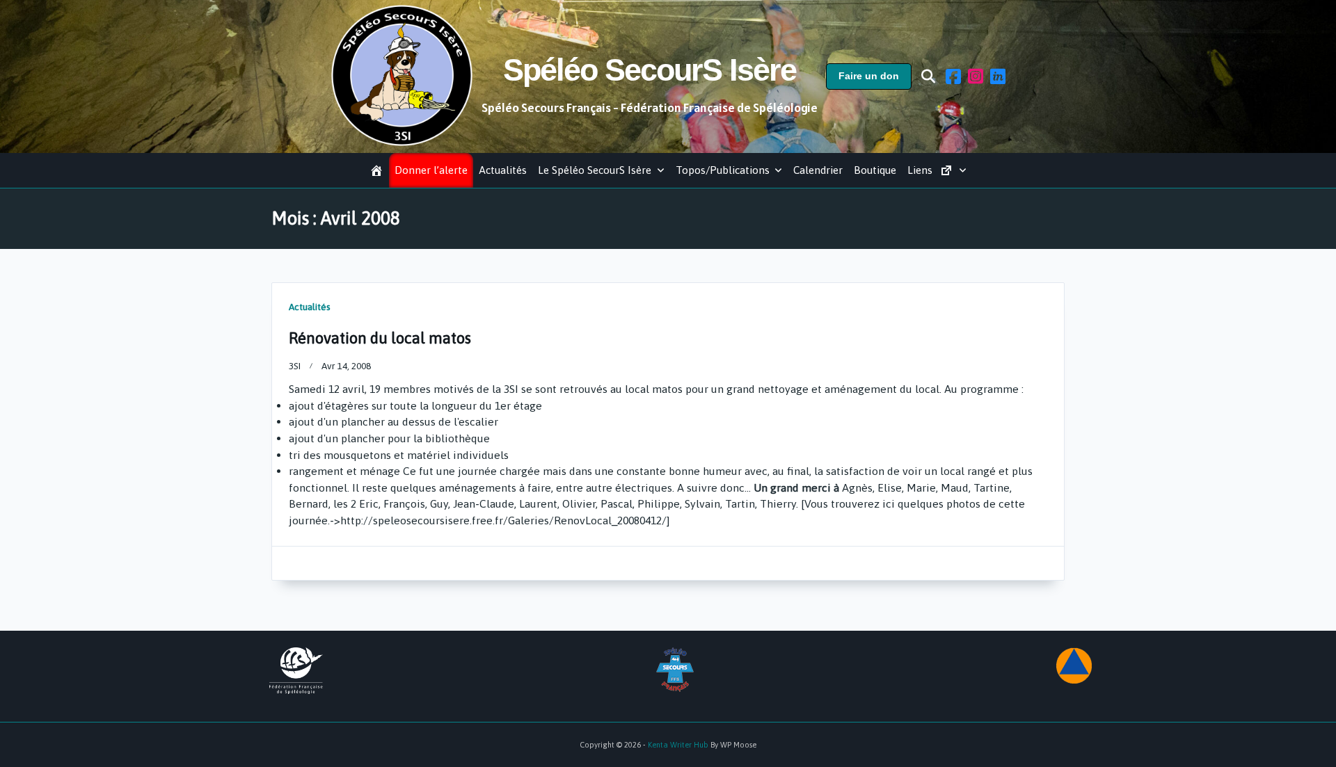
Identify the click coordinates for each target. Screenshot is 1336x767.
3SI (295, 365)
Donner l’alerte (431, 170)
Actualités (503, 170)
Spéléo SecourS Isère (649, 70)
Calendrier (818, 170)
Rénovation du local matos (380, 338)
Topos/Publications (723, 170)
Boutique (875, 170)
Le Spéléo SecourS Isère (594, 170)
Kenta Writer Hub (678, 745)
